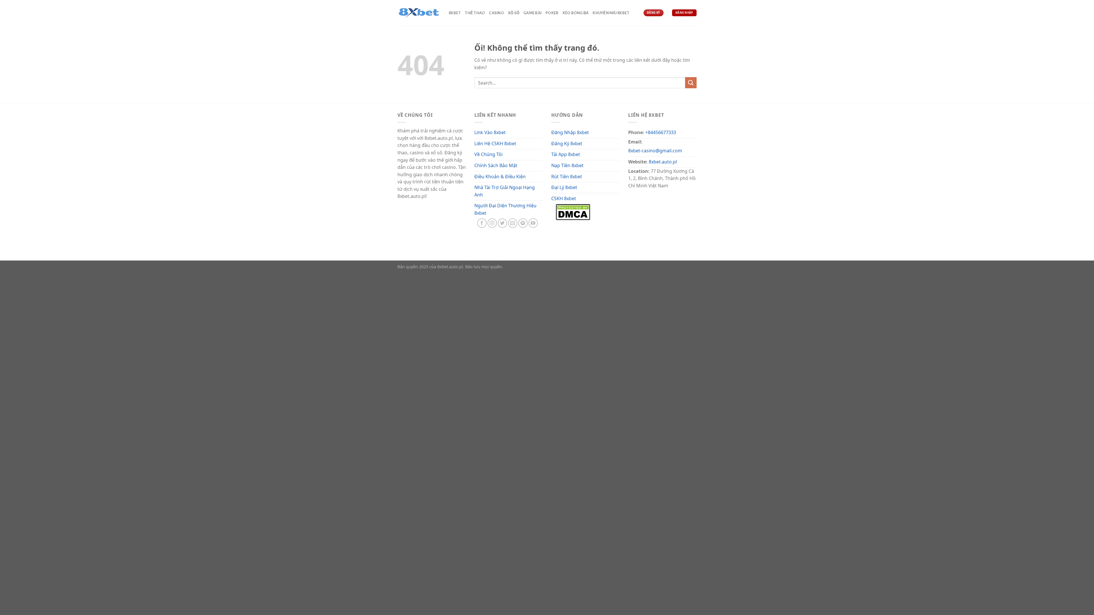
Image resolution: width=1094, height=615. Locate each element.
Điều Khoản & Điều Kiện (500, 176)
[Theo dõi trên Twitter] (502, 223)
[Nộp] (691, 82)
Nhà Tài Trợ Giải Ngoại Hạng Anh (504, 191)
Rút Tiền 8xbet (566, 176)
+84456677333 (660, 132)
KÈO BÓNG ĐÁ (576, 13)
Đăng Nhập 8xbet (570, 132)
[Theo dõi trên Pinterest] (523, 223)
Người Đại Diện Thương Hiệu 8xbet (505, 209)
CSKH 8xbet (563, 198)
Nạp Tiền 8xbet (567, 165)
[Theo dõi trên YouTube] (533, 223)
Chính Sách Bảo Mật (495, 165)
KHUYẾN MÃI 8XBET (611, 13)
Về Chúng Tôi (488, 154)
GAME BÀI (532, 13)
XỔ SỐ (513, 13)
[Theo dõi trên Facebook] (482, 223)
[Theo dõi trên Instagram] (492, 223)
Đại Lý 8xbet (564, 187)
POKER (552, 13)
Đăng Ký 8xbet (566, 143)
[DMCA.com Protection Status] (573, 211)
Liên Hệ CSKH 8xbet (495, 143)
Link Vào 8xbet (490, 132)
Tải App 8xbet (565, 154)
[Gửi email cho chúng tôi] (512, 223)
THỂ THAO (475, 13)
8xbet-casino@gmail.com (655, 150)
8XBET (455, 13)
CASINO (496, 13)
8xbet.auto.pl (663, 162)
